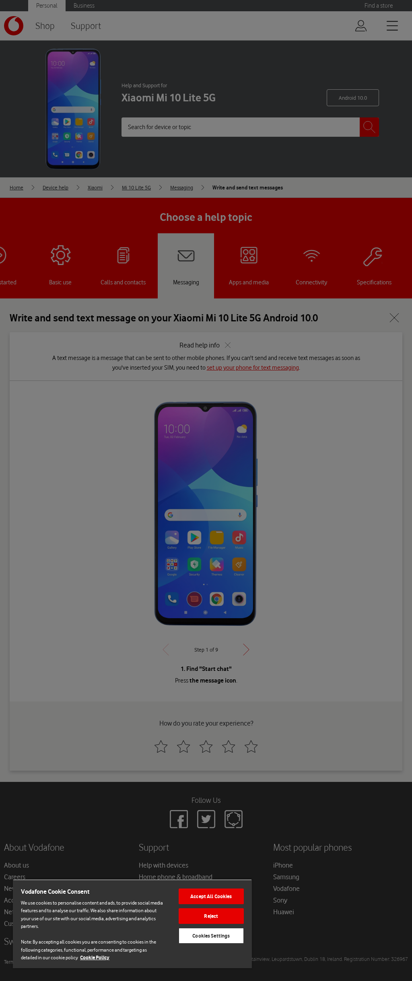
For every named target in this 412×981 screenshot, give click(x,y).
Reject (211, 916)
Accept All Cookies (211, 896)
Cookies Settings (211, 936)
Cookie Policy (94, 957)
